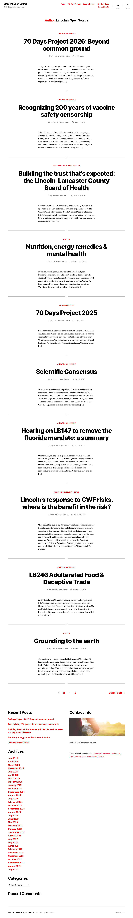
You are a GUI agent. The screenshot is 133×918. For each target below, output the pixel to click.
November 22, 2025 (79, 261)
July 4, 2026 (79, 56)
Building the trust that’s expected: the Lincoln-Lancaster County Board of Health (66, 180)
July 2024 (13, 798)
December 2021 (16, 852)
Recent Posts (103, 7)
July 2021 (13, 869)
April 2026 (13, 761)
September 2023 (16, 809)
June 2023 (13, 819)
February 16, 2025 (79, 649)
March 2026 (14, 765)
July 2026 (13, 758)
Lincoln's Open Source (15, 4)
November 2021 (16, 856)
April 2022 (13, 846)
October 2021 (14, 859)
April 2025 (13, 775)
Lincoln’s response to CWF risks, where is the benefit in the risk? (66, 503)
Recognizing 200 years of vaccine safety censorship (66, 111)
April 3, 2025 (79, 445)
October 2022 (15, 829)
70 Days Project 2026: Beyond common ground (66, 45)
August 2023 (14, 812)
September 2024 (16, 792)
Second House (88, 4)
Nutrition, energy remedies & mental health (66, 250)
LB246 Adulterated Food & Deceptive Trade (66, 578)
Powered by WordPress (45, 912)
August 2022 (14, 836)
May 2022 (13, 842)
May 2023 (13, 822)
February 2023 (15, 825)
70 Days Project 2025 (66, 312)
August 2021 (14, 866)
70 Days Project (74, 4)
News (76, 492)
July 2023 (13, 815)
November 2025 (16, 768)
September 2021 (16, 862)
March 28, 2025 (79, 514)
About (63, 4)
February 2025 (15, 782)
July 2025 (13, 772)
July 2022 (13, 839)
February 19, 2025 (79, 590)
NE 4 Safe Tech (103, 4)
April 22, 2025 (79, 379)
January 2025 (15, 785)
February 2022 (15, 849)
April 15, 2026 (80, 122)
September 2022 (16, 832)
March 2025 (14, 778)
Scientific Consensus (66, 371)
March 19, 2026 (79, 195)
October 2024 (15, 788)
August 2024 (14, 795)
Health (76, 166)
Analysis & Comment (66, 34)
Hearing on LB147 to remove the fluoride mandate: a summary (66, 434)
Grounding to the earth (66, 641)
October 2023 (15, 805)
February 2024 (15, 802)
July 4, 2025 (79, 320)
